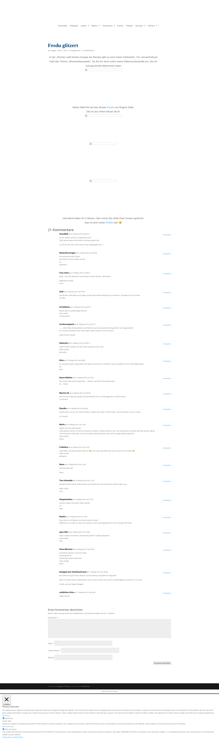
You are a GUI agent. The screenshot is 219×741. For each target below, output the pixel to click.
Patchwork (108, 26)
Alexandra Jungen (67, 253)
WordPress (85, 686)
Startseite (62, 26)
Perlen (120, 26)
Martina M (64, 393)
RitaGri (62, 516)
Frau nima (64, 273)
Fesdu (111, 107)
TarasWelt (63, 234)
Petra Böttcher (66, 549)
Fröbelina (63, 447)
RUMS (110, 222)
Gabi (61, 291)
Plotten (129, 26)
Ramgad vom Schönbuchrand (72, 572)
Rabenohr (63, 343)
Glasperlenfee (65, 499)
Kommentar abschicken (162, 663)
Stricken (139, 26)
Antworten (167, 235)
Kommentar (53, 618)
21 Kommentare (88, 50)
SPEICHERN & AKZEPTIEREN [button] (12, 737)
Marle (62, 424)
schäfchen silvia (66, 592)
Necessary (9, 718)
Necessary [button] (6, 716)
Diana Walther (66, 377)
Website (51, 657)
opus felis (63, 532)
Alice (61, 360)
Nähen (94, 26)
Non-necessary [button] (8, 726)
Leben (84, 26)
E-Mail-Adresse (54, 650)
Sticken (151, 26)
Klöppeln (74, 26)
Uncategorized (74, 50)
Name (51, 643)
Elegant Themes (64, 686)
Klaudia (62, 408)
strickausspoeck (66, 324)
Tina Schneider (66, 480)
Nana (61, 464)
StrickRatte (64, 307)
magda (53, 50)
